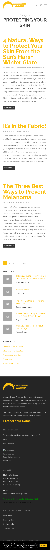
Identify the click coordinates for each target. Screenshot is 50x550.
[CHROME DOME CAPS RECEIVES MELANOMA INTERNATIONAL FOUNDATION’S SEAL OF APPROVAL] (13, 460)
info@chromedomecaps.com (15, 494)
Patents (6, 439)
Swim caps (7, 516)
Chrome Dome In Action (23, 67)
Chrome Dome (9, 67)
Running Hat (8, 520)
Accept (43, 545)
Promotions (7, 359)
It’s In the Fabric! (24, 126)
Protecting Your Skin (38, 67)
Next (23, 263)
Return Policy (8, 443)
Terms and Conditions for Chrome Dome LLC (21, 435)
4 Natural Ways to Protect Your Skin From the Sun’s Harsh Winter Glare (23, 51)
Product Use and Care (12, 355)
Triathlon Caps (9, 528)
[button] (45, 5)
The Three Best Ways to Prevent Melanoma (24, 191)
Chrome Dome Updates (13, 351)
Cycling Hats (8, 524)
